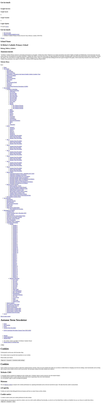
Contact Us (9, 83)
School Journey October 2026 (14, 308)
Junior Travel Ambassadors (13, 207)
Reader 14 (15, 271)
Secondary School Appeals (13, 218)
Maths (11, 109)
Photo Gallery (10, 172)
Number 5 (15, 230)
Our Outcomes (7, 198)
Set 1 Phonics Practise (18, 105)
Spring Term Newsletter (15, 136)
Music (11, 122)
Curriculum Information (12, 222)
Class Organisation (11, 220)
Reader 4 (15, 258)
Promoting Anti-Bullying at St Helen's (19, 183)
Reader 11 (15, 267)
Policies (8, 81)
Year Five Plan (13, 98)
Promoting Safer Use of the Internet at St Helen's (21, 181)
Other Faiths (16, 289)
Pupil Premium (10, 202)
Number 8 (15, 244)
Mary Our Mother (17, 292)
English (11, 102)
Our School (6, 68)
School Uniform (10, 303)
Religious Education (14, 278)
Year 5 (8, 161)
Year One (15, 281)
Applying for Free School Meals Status (16, 215)
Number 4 (15, 229)
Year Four (15, 285)
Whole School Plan (14, 90)
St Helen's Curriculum (12, 89)
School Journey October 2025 (14, 309)
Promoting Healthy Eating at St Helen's (19, 177)
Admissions (9, 77)
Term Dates (9, 79)
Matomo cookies (8, 384)
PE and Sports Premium (12, 203)
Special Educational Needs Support (18, 187)
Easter (14, 298)
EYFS (8, 126)
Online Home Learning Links (17, 190)
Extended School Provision (13, 312)
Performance (10, 199)
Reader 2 (15, 255)
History (11, 115)
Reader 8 (15, 263)
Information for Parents (9, 210)
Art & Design (13, 119)
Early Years (12, 101)
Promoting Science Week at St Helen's (19, 180)
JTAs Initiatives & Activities (16, 209)
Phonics (11, 104)
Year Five (15, 286)
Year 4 (8, 156)
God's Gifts (15, 300)
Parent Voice (10, 205)
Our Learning (7, 87)
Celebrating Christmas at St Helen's (18, 175)
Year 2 (8, 145)
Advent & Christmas (17, 294)
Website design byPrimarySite (11, 342)
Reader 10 (15, 266)
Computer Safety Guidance (13, 221)
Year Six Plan (13, 100)
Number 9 (15, 245)
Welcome (9, 70)
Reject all (3, 360)
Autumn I (12, 127)
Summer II (12, 134)
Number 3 (15, 228)
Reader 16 (15, 274)
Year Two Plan (13, 94)
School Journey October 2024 (14, 311)
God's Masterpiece (17, 290)
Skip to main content (5, 316)
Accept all (9, 360)
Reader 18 (15, 277)
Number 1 (15, 225)
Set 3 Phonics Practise (18, 108)
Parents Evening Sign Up (13, 305)
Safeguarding (10, 71)
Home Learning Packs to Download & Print (20, 195)
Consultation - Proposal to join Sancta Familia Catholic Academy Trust (23, 74)
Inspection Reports (11, 200)
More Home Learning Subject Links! (18, 191)
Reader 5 (15, 259)
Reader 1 (15, 254)
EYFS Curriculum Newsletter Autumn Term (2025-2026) (17, 330)
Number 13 (15, 251)
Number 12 (15, 249)
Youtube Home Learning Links (17, 192)
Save (14, 401)
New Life (15, 296)
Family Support (10, 214)
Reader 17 (15, 275)
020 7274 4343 (7, 33)
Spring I (11, 130)
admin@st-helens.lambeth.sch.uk (11, 34)
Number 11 (15, 248)
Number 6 (15, 232)
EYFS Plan (12, 92)
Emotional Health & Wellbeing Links (18, 188)
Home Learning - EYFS (15, 185)
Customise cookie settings (18, 360)
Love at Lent (16, 297)
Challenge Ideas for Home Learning (18, 194)
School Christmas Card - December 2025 (16, 213)
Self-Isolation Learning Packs (14, 196)
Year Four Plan (13, 97)
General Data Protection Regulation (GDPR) (17, 86)
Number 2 (15, 226)
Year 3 (8, 150)
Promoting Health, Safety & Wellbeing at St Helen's (22, 179)
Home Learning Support (12, 184)
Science (11, 113)
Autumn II (12, 128)
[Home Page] (2, 38)
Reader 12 (15, 269)
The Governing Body (12, 82)
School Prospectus (11, 78)
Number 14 (15, 252)
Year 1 (8, 139)
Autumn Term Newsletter (16, 135)
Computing (12, 124)
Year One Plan (13, 93)
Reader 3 (15, 256)
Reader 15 (15, 273)
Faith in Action (16, 301)
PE (10, 123)
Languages (12, 117)
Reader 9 (15, 264)
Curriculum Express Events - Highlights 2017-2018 (22, 173)
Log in (7, 26)
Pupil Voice (9, 206)
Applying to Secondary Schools (14, 217)
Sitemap (5, 335)
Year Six (15, 288)
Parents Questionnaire (12, 307)
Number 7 (15, 233)
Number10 (15, 247)
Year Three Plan (13, 96)
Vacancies (9, 85)
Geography (12, 116)
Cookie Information (8, 337)
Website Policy (7, 338)
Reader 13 (15, 270)
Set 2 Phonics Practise (18, 107)
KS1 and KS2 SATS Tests (13, 304)
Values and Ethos (11, 73)
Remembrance (16, 293)
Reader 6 (15, 260)
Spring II (12, 131)
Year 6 (8, 166)
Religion (12, 111)
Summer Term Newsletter (16, 138)
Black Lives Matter (11, 75)
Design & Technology (15, 120)
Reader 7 (15, 262)
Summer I (12, 132)
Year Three (15, 283)
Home (5, 67)
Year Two (15, 282)
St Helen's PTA (10, 211)
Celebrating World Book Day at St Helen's (20, 176)
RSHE (11, 112)
